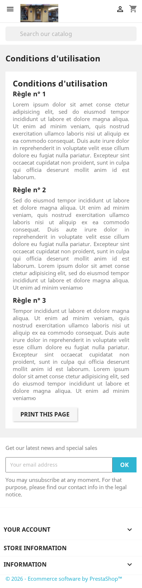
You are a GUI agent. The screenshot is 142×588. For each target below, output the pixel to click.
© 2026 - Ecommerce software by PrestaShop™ (63, 578)
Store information (35, 548)
